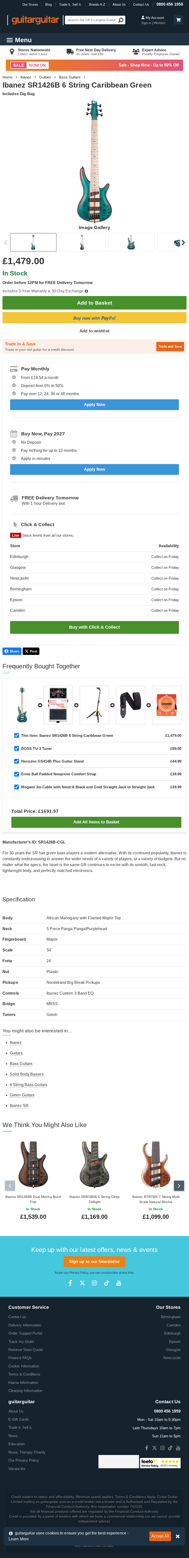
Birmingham (171, 1317)
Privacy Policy (78, 1272)
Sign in (146, 23)
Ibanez (26, 77)
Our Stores (30, 4)
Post (33, 651)
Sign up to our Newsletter (94, 1261)
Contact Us (141, 4)
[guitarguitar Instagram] (94, 1283)
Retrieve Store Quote (25, 1350)
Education (16, 1444)
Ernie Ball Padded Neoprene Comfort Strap (58, 774)
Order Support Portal (25, 1333)
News (13, 1436)
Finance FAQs (20, 1358)
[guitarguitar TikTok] (106, 1283)
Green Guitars (22, 1095)
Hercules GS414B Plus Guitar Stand (52, 761)
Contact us (17, 1317)
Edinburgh (172, 1333)
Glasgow (173, 1350)
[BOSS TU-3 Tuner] (58, 705)
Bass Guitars (69, 77)
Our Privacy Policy (23, 1460)
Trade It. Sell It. (70, 4)
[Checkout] (178, 20)
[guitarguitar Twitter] (82, 1283)
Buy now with (94, 318)
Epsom (175, 1341)
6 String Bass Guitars (28, 1085)
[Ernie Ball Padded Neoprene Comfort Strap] (130, 705)
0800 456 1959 (170, 4)
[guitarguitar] (35, 20)
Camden (174, 1325)
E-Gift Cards (18, 1419)
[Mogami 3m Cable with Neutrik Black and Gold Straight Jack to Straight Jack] (166, 705)
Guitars (45, 77)
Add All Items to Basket (96, 822)
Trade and (170, 346)
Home (7, 77)
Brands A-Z (97, 4)
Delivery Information (24, 1325)
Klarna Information (23, 1382)
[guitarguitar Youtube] (118, 1283)
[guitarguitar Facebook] (70, 1283)
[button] (178, 20)
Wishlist (159, 23)
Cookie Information (23, 1366)
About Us (119, 4)
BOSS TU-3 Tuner (36, 748)
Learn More (19, 1539)
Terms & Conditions (24, 1374)
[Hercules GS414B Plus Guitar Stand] (94, 705)
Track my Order (21, 1341)
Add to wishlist (94, 331)
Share (14, 651)
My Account (154, 18)
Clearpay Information (25, 1391)
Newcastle (172, 1358)
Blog (48, 4)
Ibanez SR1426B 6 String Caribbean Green (67, 735)
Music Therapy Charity (27, 1452)
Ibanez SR (19, 1106)
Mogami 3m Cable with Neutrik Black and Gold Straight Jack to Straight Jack (88, 787)
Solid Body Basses (27, 1074)
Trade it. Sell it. (20, 1427)
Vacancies (16, 1469)
